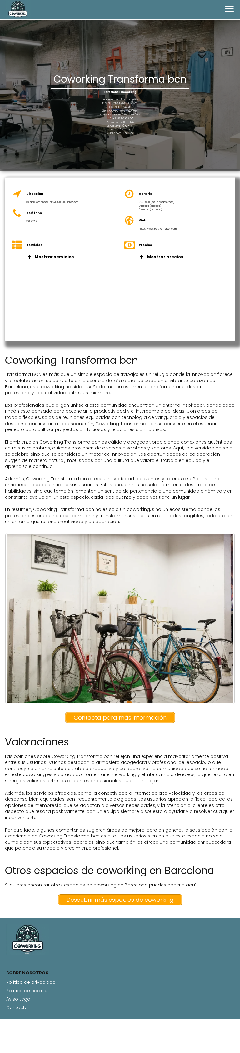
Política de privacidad (31, 982)
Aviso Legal (18, 999)
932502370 (32, 221)
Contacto (17, 1007)
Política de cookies (27, 990)
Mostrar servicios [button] (54, 257)
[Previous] (18, 618)
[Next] (222, 618)
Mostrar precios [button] (165, 257)
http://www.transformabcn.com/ (158, 228)
